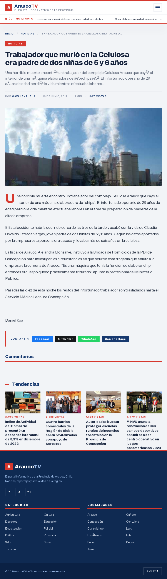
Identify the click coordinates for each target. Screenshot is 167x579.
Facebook (42, 338)
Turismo (10, 549)
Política (10, 535)
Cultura (49, 514)
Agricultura (12, 514)
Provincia (50, 535)
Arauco (92, 514)
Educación (50, 521)
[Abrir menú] (158, 7)
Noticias (15, 43)
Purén (91, 542)
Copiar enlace (115, 338)
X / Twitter (65, 338)
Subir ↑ (153, 570)
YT (29, 492)
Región (130, 542)
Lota (129, 535)
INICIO (9, 33)
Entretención (13, 528)
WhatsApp (89, 338)
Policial (48, 528)
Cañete (131, 514)
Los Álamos (94, 535)
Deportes (11, 521)
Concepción (95, 521)
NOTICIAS (27, 33)
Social (47, 542)
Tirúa (90, 549)
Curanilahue (95, 528)
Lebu (129, 528)
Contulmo (132, 521)
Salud (8, 542)
